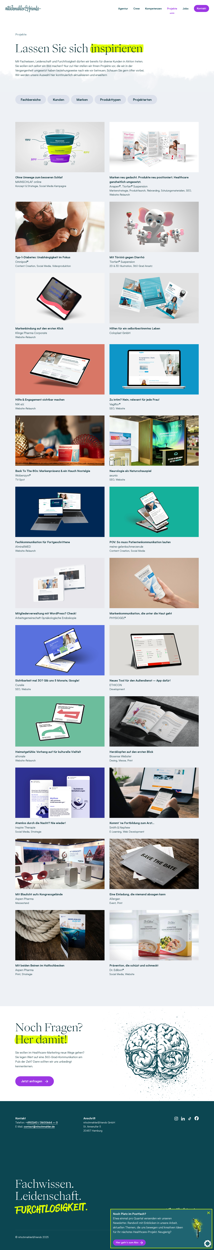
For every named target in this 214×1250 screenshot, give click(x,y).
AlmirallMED (23, 546)
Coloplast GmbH (119, 333)
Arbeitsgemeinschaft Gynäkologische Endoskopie (45, 618)
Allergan (114, 899)
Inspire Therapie (25, 827)
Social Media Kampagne (52, 186)
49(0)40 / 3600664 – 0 (42, 1122)
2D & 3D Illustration (120, 265)
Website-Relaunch (119, 194)
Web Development (133, 831)
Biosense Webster (120, 756)
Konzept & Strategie (26, 186)
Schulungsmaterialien (173, 190)
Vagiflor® (115, 404)
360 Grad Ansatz (142, 265)
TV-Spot (20, 479)
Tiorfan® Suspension (134, 186)
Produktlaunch (137, 190)
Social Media (44, 265)
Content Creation (25, 265)
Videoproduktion (61, 265)
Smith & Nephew (119, 827)
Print (130, 760)
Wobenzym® (23, 475)
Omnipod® (21, 262)
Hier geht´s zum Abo (127, 1242)
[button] (207, 1243)
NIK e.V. (19, 404)
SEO (188, 190)
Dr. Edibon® (116, 970)
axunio (113, 475)
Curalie (19, 685)
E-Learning (115, 831)
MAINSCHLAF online (28, 182)
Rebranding (153, 190)
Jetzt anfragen (31, 1081)
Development (117, 689)
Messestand (22, 903)
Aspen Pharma (24, 899)
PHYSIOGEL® (117, 618)
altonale (20, 756)
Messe (122, 760)
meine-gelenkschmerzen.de (126, 546)
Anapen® (115, 186)
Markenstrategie (118, 190)
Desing (113, 760)
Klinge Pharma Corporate (31, 333)
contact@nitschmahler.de (39, 1126)
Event (112, 903)
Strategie (36, 831)
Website (120, 408)
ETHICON (115, 685)
